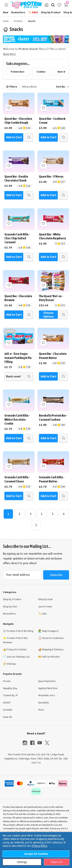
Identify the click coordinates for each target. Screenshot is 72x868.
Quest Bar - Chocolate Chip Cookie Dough (18, 120)
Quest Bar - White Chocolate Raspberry (52, 236)
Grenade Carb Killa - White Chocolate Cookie (17, 419)
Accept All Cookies (36, 854)
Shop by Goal (45, 599)
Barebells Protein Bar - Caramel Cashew (53, 417)
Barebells (43, 702)
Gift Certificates (51, 656)
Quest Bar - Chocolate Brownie (18, 298)
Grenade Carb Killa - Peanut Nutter (51, 479)
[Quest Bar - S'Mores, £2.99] (53, 161)
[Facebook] (33, 743)
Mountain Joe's (46, 695)
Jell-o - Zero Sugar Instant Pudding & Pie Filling (18, 358)
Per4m (7, 681)
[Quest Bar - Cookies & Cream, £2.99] (53, 103)
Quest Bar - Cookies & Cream (52, 120)
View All (7, 717)
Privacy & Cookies (16, 649)
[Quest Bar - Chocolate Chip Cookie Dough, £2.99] (19, 103)
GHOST (7, 702)
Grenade (7, 709)
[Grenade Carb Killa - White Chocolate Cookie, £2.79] (19, 400)
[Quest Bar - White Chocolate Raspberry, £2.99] (53, 218)
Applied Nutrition (47, 688)
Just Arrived (45, 606)
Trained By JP (10, 695)
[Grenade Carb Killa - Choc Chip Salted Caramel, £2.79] (19, 218)
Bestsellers (18, 12)
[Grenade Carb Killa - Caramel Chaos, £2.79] (19, 461)
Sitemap (11, 663)
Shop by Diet (10, 606)
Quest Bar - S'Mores (51, 176)
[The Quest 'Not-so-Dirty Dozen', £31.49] (53, 280)
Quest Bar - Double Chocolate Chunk (16, 178)
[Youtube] (41, 743)
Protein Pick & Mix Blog (20, 631)
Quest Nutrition (47, 681)
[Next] (36, 525)
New (5, 12)
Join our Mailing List (18, 656)
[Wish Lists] (59, 5)
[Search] (53, 5)
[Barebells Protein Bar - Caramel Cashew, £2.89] (53, 400)
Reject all (56, 862)
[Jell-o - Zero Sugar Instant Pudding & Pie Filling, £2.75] (19, 338)
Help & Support (50, 631)
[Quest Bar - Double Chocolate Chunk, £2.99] (19, 161)
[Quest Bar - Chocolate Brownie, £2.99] (19, 280)
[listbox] (54, 87)
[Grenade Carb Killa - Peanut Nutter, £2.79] (53, 461)
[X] (47, 743)
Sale (33, 12)
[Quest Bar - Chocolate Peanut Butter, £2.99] (53, 338)
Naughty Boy (10, 688)
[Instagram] (26, 743)
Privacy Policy (39, 845)
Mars (41, 709)
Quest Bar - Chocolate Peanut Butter (53, 355)
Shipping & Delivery (53, 649)
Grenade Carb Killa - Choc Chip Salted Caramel (17, 238)
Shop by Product (50, 12)
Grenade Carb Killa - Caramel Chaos (17, 479)
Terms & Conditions (53, 638)
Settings (22, 862)
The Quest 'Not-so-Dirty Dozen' (51, 298)
